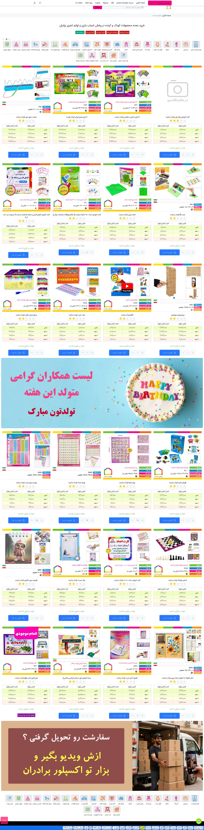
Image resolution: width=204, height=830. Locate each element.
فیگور (162, 827)
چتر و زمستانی (106, 827)
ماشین (142, 827)
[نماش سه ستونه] (9, 39)
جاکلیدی (128, 827)
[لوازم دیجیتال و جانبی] (196, 44)
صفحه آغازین (140, 2)
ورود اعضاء (88, 2)
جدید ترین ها (124, 32)
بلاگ (112, 2)
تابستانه (148, 827)
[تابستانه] (176, 44)
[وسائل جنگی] (117, 44)
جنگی (185, 827)
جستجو (97, 7)
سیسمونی (155, 827)
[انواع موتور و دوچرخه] (75, 44)
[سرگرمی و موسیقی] (26, 44)
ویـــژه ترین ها (164, 3)
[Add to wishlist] (197, 70)
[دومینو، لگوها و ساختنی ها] (65, 44)
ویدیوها (105, 2)
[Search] (40, 3)
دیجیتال (190, 827)
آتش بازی (136, 827)
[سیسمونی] (186, 44)
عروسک (173, 827)
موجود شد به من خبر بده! (26, 715)
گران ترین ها (90, 32)
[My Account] (34, 3)
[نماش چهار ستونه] (6, 39)
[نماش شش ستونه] (3, 39)
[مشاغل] (167, 44)
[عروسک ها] (147, 44)
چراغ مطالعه (97, 827)
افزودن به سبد (167, 154)
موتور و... (116, 827)
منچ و (86, 827)
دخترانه (179, 827)
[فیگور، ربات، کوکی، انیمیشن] (157, 44)
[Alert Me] (46, 637)
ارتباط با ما (79, 2)
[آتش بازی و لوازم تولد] (107, 44)
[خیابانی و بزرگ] (113, 55)
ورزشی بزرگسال (78, 827)
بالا (3, 820)
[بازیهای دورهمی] (7, 44)
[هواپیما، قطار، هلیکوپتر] (97, 44)
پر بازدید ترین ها (112, 32)
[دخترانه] (126, 44)
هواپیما (122, 827)
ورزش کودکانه (67, 827)
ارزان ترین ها (100, 32)
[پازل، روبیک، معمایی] (123, 55)
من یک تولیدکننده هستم (125, 2)
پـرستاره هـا (80, 32)
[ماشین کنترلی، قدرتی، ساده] (137, 44)
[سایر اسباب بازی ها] (80, 55)
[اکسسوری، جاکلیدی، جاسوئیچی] (86, 44)
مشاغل (167, 827)
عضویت (97, 2)
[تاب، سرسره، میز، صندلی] (104, 55)
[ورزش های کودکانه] (35, 44)
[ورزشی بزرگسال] (45, 44)
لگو (90, 827)
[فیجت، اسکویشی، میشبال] (92, 55)
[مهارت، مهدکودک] (16, 44)
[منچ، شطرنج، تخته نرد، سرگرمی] (55, 44)
